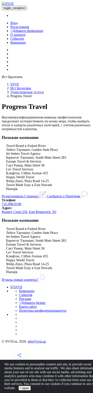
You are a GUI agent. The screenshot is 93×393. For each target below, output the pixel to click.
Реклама (25, 299)
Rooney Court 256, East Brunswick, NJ (29, 212)
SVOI (14, 84)
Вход (14, 23)
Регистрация (19, 27)
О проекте (18, 35)
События (17, 38)
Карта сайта (28, 306)
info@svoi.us (37, 341)
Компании (18, 42)
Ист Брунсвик (20, 88)
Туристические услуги (27, 92)
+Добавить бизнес (32, 303)
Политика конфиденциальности (42, 310)
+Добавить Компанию (26, 31)
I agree (24, 388)
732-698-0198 (11, 204)
